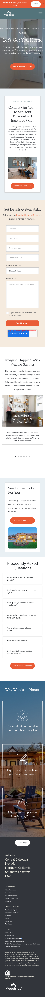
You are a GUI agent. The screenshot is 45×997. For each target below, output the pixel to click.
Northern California (17, 867)
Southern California (17, 872)
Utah (8, 876)
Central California (16, 859)
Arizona (10, 855)
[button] (22, 578)
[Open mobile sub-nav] (40, 13)
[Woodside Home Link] (9, 13)
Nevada (10, 863)
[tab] (22, 578)
